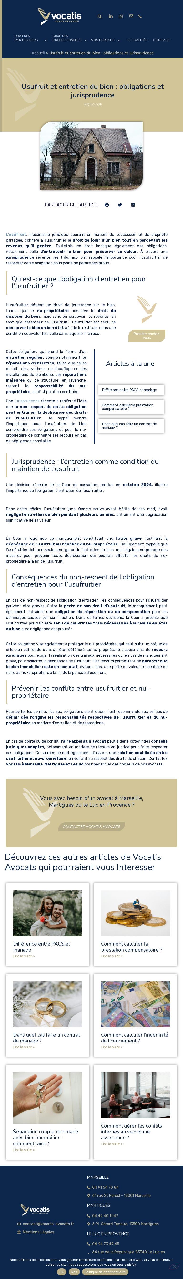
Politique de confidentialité (105, 1272)
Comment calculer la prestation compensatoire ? (127, 407)
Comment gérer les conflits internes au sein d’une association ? (131, 1132)
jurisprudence (27, 401)
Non (74, 1272)
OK (61, 1272)
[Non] (174, 1266)
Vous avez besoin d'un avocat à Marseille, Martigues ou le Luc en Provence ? (91, 802)
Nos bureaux (103, 40)
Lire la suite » (24, 956)
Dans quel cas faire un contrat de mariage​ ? (129, 426)
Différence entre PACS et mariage (129, 390)
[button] (99, 16)
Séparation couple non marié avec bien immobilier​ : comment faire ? (45, 1137)
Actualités (136, 40)
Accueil (38, 52)
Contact (161, 40)
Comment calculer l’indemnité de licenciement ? (134, 1038)
